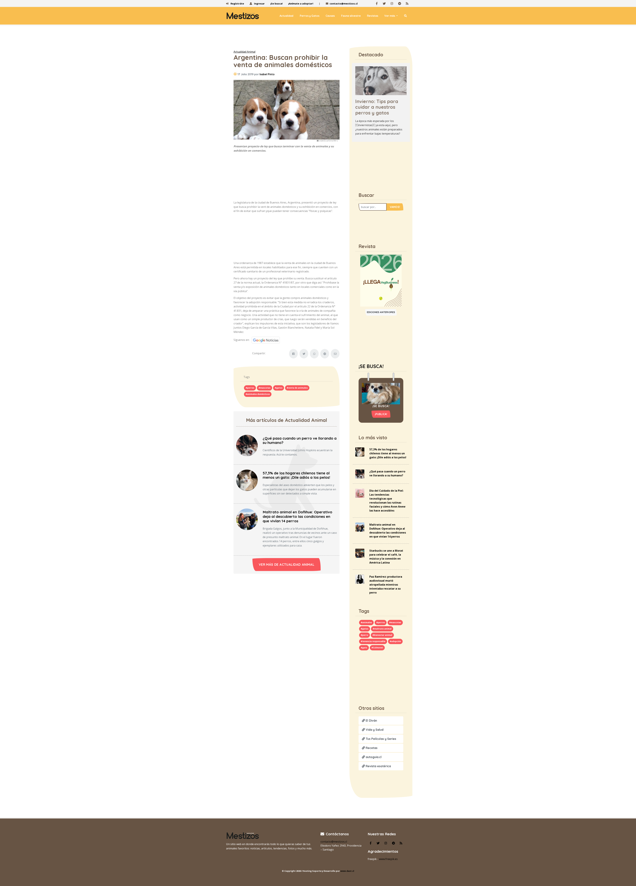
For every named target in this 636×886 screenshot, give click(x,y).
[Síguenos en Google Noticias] (264, 340)
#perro (364, 635)
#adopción (395, 641)
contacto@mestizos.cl (344, 3)
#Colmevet (377, 647)
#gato (364, 647)
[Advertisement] (318, 37)
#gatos (278, 387)
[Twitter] (384, 3)
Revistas (372, 15)
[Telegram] (399, 3)
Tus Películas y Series (380, 739)
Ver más (390, 15)
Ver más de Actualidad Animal (286, 564)
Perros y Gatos (309, 15)
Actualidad (286, 15)
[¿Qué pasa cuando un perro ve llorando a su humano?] (247, 445)
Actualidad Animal (244, 52)
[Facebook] (376, 3)
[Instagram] (392, 3)
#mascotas (264, 387)
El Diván (371, 720)
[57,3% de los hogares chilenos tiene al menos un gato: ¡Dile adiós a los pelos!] (247, 480)
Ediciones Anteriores (381, 312)
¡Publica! (381, 414)
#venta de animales (297, 387)
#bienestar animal (382, 635)
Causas (330, 15)
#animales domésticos (258, 394)
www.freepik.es (388, 859)
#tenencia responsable (373, 641)
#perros (250, 387)
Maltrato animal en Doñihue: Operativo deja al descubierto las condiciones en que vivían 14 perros (297, 516)
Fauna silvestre (351, 15)
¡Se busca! (276, 3)
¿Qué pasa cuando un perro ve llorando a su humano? (300, 440)
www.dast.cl (347, 870)
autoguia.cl (373, 757)
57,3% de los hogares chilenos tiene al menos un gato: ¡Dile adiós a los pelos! (296, 475)
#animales (366, 622)
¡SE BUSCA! (371, 366)
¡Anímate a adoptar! (300, 3)
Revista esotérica (378, 766)
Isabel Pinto (267, 74)
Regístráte (237, 3)
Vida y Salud (374, 730)
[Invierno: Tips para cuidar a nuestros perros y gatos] (381, 80)
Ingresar (259, 3)
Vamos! (395, 207)
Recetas (371, 748)
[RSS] (407, 3)
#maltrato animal (382, 628)
